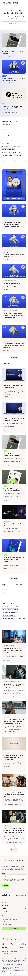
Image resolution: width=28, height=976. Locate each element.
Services (4, 900)
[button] (24, 3)
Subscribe (5, 885)
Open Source (5, 903)
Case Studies (5, 905)
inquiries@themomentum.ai (9, 934)
